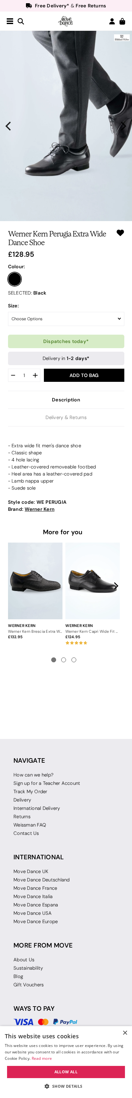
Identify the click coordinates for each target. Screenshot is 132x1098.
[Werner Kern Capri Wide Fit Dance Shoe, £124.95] (92, 580)
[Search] (21, 21)
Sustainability (28, 968)
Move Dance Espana (35, 905)
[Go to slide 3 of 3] (73, 659)
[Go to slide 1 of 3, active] (53, 659)
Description (66, 400)
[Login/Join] (112, 21)
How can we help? (33, 775)
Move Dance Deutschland (41, 880)
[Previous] (9, 126)
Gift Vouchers (28, 985)
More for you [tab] (63, 532)
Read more (42, 1058)
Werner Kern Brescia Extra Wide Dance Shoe (35, 631)
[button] (65, 1086)
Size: (13, 306)
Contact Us (26, 833)
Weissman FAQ (29, 825)
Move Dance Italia (33, 896)
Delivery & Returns (66, 417)
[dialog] (66, 1062)
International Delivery (36, 808)
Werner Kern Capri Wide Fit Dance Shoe (92, 631)
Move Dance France (35, 888)
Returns (21, 816)
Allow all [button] (66, 1072)
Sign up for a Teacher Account (46, 783)
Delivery (22, 800)
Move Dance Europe (35, 921)
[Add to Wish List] (120, 232)
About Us (23, 960)
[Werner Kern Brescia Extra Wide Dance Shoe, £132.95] (35, 580)
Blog (18, 976)
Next (114, 586)
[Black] (14, 279)
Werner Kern (39, 509)
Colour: (16, 266)
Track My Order (30, 791)
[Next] (123, 126)
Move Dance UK (30, 871)
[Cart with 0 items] (122, 21)
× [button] (124, 1033)
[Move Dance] (66, 21)
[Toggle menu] (9, 21)
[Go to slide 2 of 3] (63, 659)
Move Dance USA (32, 913)
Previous (13, 586)
